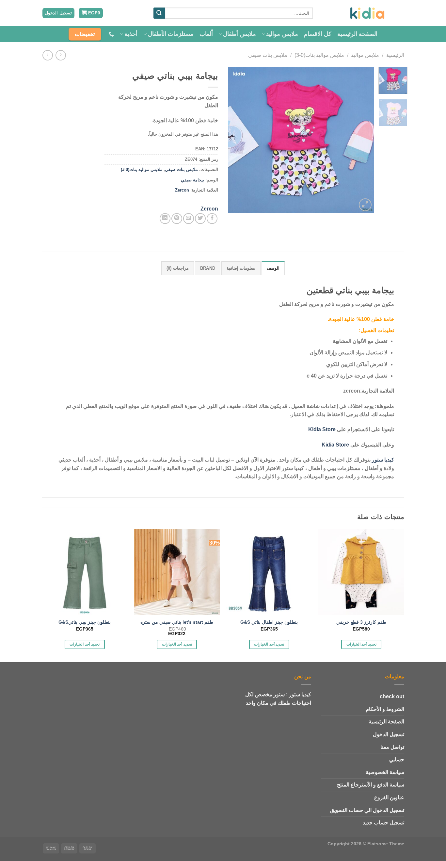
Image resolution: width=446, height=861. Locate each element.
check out (392, 696)
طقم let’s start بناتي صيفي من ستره (176, 622)
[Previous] (363, 139)
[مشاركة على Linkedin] (165, 218)
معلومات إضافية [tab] (241, 268)
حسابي (396, 759)
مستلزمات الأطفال (171, 34)
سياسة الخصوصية (385, 772)
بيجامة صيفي (192, 179)
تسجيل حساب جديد (383, 822)
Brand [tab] (207, 268)
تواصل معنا (392, 747)
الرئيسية (395, 55)
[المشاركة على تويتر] (200, 218)
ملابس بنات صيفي (267, 55)
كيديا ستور (383, 460)
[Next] (234, 139)
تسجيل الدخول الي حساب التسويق (367, 810)
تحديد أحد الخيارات (361, 644)
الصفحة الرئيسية (357, 34)
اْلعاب (206, 34)
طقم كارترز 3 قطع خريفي (361, 622)
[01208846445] (110, 34)
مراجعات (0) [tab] (177, 268)
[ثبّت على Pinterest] (176, 218)
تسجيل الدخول (388, 734)
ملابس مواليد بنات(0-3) (319, 55)
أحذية (130, 34)
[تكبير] (365, 204)
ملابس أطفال (239, 34)
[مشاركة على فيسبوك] (212, 218)
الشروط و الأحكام (385, 709)
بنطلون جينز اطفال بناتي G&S (269, 622)
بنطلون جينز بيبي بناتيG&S (84, 622)
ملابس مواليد (282, 34)
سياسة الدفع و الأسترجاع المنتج (370, 784)
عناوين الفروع (389, 797)
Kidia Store (322, 429)
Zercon (182, 190)
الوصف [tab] (273, 268)
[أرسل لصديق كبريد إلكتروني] (188, 218)
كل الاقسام (317, 34)
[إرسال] (159, 13)
